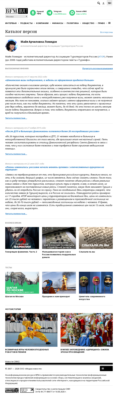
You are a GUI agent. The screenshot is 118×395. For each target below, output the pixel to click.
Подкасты (26, 23)
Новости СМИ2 (12, 361)
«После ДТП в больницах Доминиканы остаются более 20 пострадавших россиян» (52, 131)
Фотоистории (13, 309)
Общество (88, 23)
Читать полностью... (16, 118)
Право (101, 23)
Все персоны (106, 32)
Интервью (11, 23)
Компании (42, 23)
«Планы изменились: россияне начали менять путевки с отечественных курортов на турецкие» (54, 168)
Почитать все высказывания (97, 68)
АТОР (101, 56)
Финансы (57, 23)
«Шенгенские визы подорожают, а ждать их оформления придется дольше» (49, 80)
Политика (73, 23)
